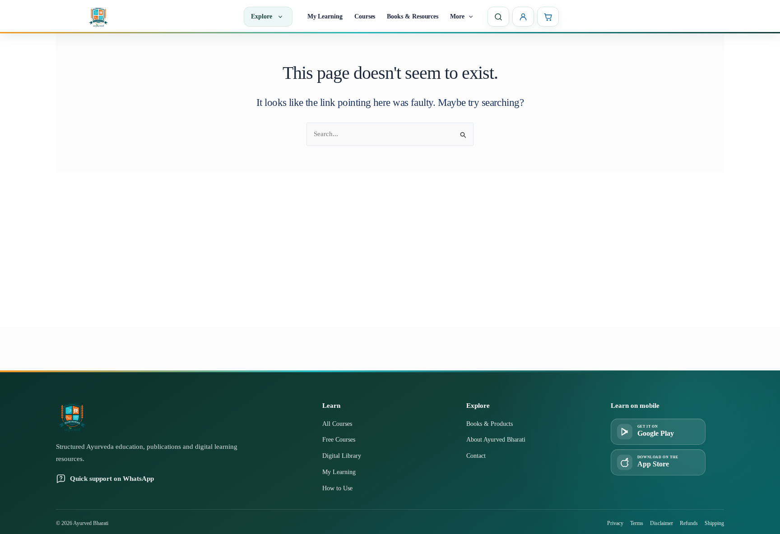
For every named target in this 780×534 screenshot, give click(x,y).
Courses (365, 16)
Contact (476, 455)
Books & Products (489, 423)
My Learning (325, 16)
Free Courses (338, 439)
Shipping (714, 523)
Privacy (615, 523)
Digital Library (341, 455)
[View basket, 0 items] (548, 17)
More (457, 16)
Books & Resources (412, 16)
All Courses (337, 423)
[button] (468, 16)
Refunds (689, 523)
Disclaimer (661, 523)
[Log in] (523, 17)
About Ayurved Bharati (495, 439)
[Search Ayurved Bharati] (498, 17)
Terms (636, 523)
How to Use (337, 488)
